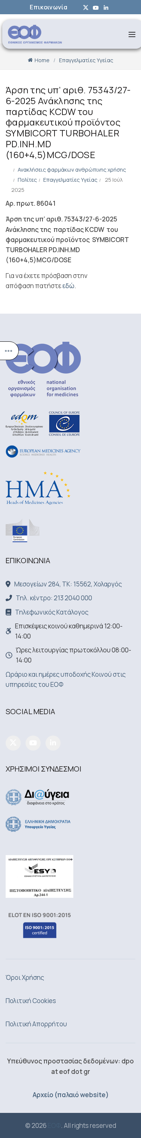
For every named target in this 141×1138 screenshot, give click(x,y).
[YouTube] (33, 743)
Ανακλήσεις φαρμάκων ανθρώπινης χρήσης (72, 169)
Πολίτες (27, 179)
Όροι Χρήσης (25, 977)
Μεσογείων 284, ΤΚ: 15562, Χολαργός (68, 584)
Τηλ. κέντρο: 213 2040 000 (54, 598)
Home (42, 60)
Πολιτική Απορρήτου (36, 1024)
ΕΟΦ (54, 1125)
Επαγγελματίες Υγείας (86, 60)
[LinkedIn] (53, 743)
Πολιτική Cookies (31, 1000)
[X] (13, 743)
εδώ (68, 285)
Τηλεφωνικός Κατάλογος (51, 612)
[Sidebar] (9, 350)
